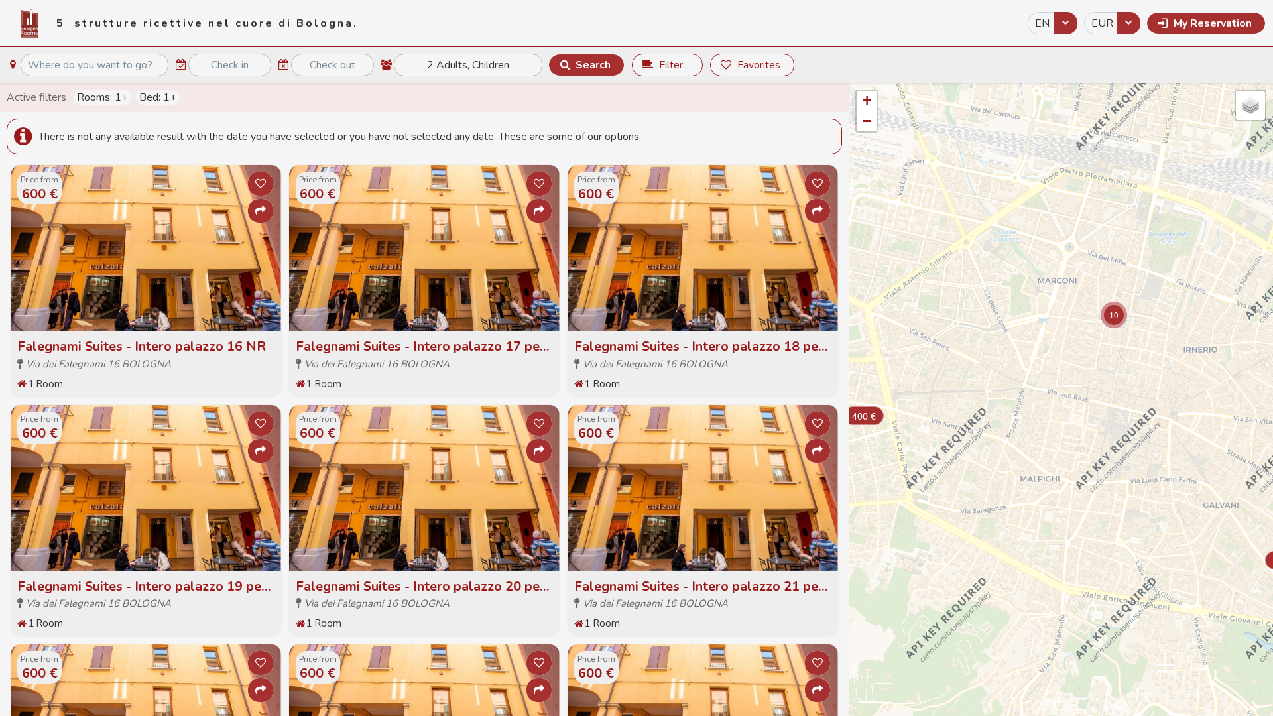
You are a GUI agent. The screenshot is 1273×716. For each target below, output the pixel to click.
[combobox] (1052, 23)
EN (1042, 23)
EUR (1102, 23)
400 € (864, 415)
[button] (1206, 23)
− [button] (867, 121)
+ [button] (867, 100)
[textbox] (94, 65)
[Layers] (1250, 105)
